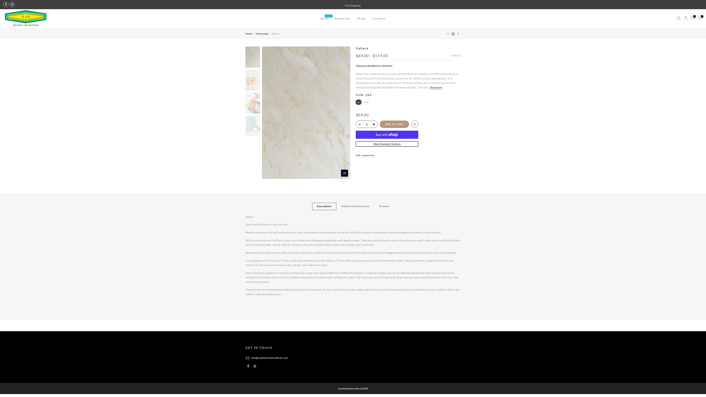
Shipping (361, 65)
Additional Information (355, 206)
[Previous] (268, 112)
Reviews (384, 206)
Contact (379, 18)
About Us (342, 18)
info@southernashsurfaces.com (269, 357)
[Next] (343, 112)
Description (324, 206)
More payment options (387, 143)
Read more (435, 87)
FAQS (361, 18)
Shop (325, 17)
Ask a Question (365, 155)
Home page (262, 33)
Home (248, 33)
